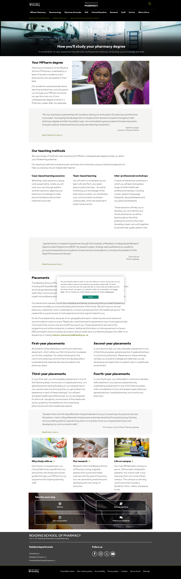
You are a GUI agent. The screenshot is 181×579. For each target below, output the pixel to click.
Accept (90, 297)
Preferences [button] (109, 292)
